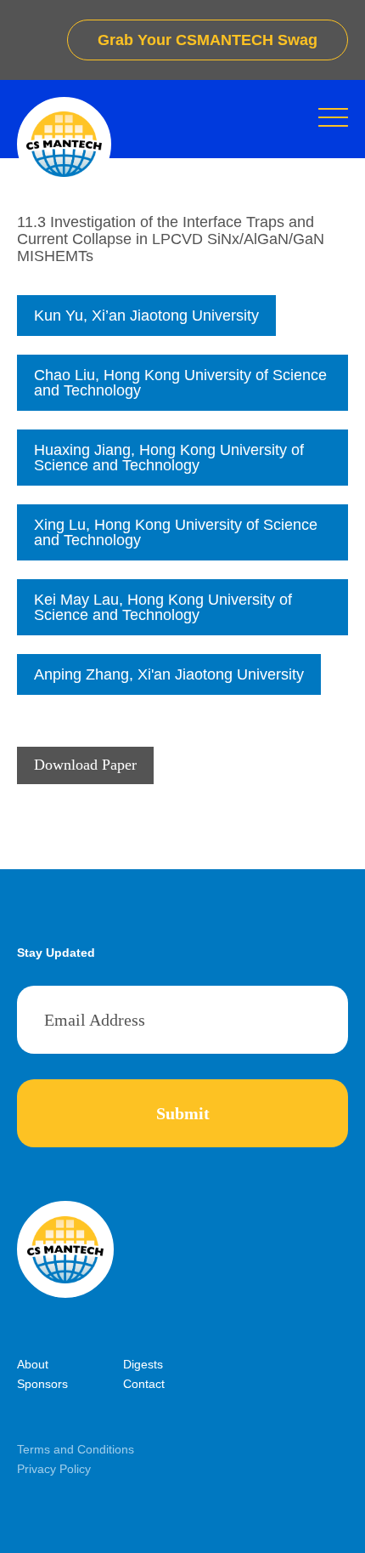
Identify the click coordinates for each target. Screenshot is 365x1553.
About (32, 1364)
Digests (143, 1364)
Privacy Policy (54, 1469)
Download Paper (85, 764)
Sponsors (42, 1384)
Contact (144, 1384)
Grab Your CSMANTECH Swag (207, 39)
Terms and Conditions (75, 1449)
